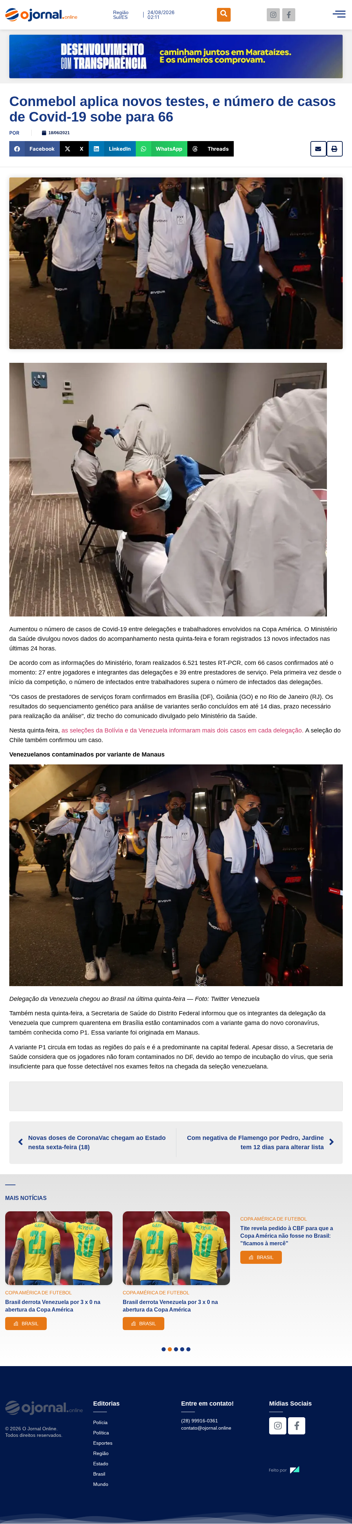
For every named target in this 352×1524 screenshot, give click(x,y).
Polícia (100, 1422)
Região (101, 1453)
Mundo (100, 1484)
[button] (34, 149)
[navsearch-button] (224, 15)
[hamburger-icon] (339, 14)
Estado (100, 1463)
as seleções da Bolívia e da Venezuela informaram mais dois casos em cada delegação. (182, 730)
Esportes (102, 1443)
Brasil (99, 1474)
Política (101, 1432)
